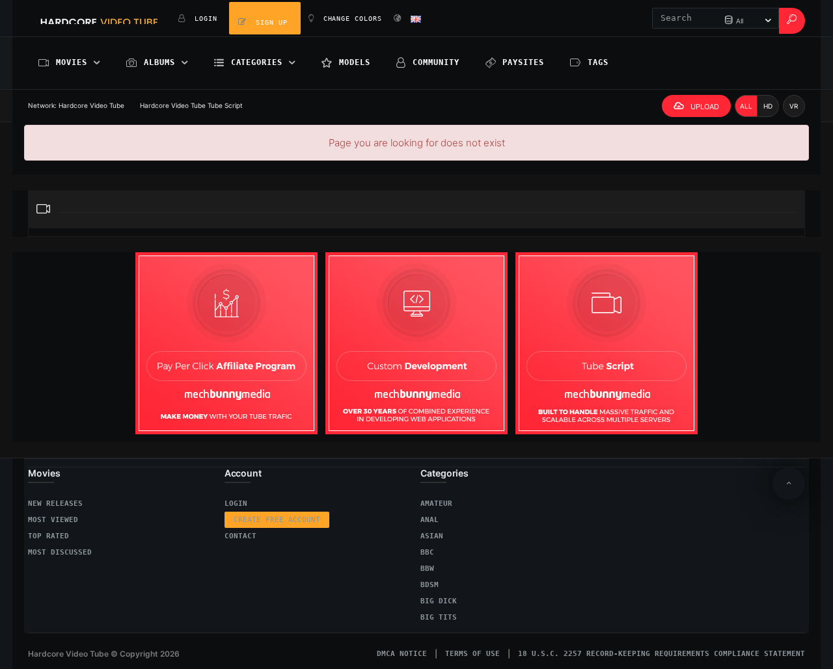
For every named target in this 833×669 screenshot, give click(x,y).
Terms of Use (472, 653)
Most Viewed (53, 520)
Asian (431, 536)
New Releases (55, 503)
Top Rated (48, 536)
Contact (240, 536)
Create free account (277, 520)
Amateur (436, 503)
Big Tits (438, 617)
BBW (427, 568)
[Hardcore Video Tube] (99, 18)
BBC (427, 552)
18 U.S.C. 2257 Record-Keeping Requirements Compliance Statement (661, 653)
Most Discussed (60, 552)
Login (236, 503)
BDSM (429, 585)
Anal (429, 520)
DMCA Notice (402, 653)
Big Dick (438, 601)
